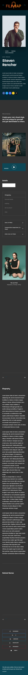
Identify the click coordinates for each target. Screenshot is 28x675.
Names (13, 51)
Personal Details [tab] (9, 199)
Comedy (15, 284)
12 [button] (7, 378)
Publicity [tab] (7, 203)
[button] (3, 377)
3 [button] (9, 376)
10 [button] (20, 376)
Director (8, 57)
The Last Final (14, 283)
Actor (3, 57)
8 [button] (17, 376)
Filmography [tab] (8, 195)
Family (19, 284)
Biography (9, 284)
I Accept (4, 671)
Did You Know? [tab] (8, 208)
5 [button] (12, 376)
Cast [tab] (8, 222)
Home (6, 51)
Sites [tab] (6, 212)
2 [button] (7, 376)
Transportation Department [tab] (12, 228)
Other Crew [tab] (10, 234)
